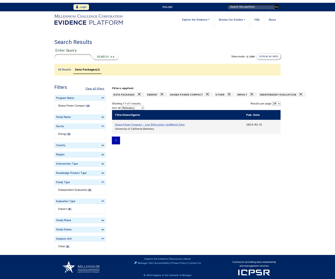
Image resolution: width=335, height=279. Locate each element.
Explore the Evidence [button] (194, 19)
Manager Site (145, 263)
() (88, 105)
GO (276, 6)
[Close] (139, 94)
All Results (64, 69)
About (272, 19)
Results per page (261, 103)
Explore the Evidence (156, 258)
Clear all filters (94, 88)
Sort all (116, 108)
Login (82, 7)
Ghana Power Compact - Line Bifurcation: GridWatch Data (150, 124)
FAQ (256, 19)
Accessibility (162, 263)
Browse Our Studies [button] (231, 19)
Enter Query (65, 50)
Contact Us (194, 263)
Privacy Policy (178, 263)
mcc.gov (167, 6)
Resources (176, 258)
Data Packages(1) (87, 69)
